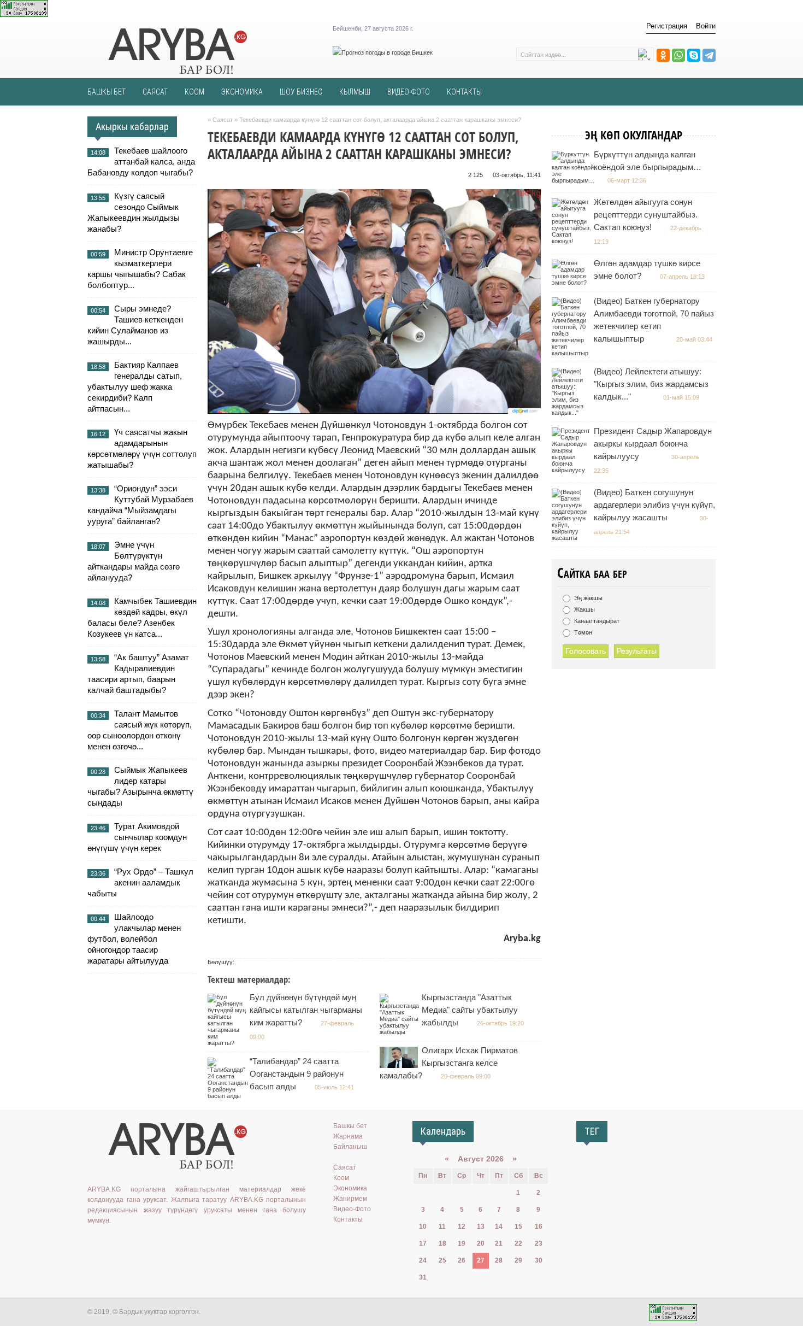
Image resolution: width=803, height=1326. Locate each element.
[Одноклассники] (663, 55)
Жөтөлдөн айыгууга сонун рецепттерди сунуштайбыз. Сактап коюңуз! (646, 214)
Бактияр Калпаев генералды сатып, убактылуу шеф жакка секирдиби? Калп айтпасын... (134, 386)
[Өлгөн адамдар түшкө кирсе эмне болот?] (572, 282)
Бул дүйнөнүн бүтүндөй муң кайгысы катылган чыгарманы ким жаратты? (306, 1010)
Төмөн (582, 632)
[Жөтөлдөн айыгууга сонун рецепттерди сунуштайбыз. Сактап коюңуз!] (573, 241)
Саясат (344, 1167)
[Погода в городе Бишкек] (383, 52)
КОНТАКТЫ (464, 91)
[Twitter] (125, 1242)
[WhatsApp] (678, 55)
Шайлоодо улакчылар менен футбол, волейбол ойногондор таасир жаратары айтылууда (134, 938)
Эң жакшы (587, 598)
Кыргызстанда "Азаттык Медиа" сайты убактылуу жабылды (470, 1010)
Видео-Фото (352, 1209)
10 (423, 1226)
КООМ (194, 91)
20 (481, 1243)
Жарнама (348, 1136)
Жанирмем (350, 1198)
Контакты (348, 1219)
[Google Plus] (157, 1242)
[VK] (94, 1242)
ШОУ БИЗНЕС (301, 91)
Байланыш (350, 1147)
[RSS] (173, 1242)
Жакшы (583, 609)
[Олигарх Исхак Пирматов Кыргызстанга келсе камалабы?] (400, 1066)
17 (423, 1243)
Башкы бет (350, 1126)
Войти (706, 26)
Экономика (350, 1188)
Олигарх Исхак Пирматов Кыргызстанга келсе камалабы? (449, 1063)
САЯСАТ (155, 91)
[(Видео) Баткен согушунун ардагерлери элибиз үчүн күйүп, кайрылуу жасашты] (572, 538)
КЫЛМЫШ (354, 91)
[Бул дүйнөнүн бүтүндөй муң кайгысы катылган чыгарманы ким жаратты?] (228, 1043)
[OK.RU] (109, 1242)
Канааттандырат (595, 621)
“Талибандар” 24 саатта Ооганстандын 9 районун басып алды (297, 1074)
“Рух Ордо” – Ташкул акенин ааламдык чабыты (140, 882)
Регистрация (666, 26)
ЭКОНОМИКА (242, 91)
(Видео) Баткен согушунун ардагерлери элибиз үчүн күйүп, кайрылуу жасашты (654, 505)
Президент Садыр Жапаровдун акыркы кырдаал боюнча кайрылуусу (653, 443)
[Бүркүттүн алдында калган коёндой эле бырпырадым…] (575, 180)
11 (442, 1226)
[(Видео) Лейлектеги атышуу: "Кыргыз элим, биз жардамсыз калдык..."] (572, 412)
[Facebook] (141, 1242)
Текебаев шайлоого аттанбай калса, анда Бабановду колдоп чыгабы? (141, 161)
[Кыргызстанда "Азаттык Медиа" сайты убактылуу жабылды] (401, 1032)
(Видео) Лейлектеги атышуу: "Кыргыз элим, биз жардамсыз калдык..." (651, 384)
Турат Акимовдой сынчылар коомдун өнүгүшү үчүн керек (137, 837)
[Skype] (693, 55)
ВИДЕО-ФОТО (408, 91)
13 (481, 1226)
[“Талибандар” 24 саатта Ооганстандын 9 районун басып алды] (229, 1096)
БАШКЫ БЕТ (106, 91)
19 (461, 1243)
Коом (341, 1178)
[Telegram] (709, 55)
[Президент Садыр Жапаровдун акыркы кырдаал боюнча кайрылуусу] (572, 470)
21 (499, 1243)
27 (481, 1260)
